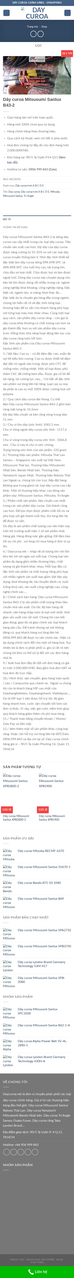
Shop (44, 27)
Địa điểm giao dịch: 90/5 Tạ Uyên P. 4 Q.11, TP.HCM (33, 1135)
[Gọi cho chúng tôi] (21, 1152)
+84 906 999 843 (26, 1144)
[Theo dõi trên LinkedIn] (35, 1152)
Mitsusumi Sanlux (12, 196)
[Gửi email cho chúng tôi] (13, 1152)
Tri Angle (29, 196)
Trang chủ (32, 27)
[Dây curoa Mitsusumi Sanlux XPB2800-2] (19, 792)
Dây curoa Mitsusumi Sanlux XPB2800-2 (16, 818)
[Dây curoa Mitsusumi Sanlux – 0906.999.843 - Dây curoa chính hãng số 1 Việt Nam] (37, 13)
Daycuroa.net (12, 1094)
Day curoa (14, 192)
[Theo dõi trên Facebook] (6, 1152)
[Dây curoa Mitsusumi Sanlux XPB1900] (55, 792)
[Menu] (6, 13)
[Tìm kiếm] (67, 13)
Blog (59, 1259)
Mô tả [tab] (7, 219)
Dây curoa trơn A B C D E (29, 185)
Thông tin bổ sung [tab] (15, 227)
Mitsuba (55, 192)
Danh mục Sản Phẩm (40, 1259)
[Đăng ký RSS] (28, 1152)
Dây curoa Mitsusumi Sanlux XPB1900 (52, 818)
